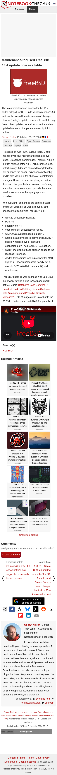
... (53, 9)
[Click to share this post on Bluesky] (27, 609)
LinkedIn (49, 702)
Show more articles (28, 534)
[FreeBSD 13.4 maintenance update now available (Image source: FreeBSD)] (28, 81)
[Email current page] (36, 615)
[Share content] (5, 609)
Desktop (8, 145)
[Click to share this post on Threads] (19, 609)
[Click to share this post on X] (35, 609)
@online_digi (42, 698)
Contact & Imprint (17, 757)
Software (46, 141)
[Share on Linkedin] (28, 615)
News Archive (31, 715)
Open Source (33, 141)
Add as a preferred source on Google (31, 601)
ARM (25, 145)
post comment (12, 554)
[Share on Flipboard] (20, 615)
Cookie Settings (27, 761)
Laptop (17, 145)
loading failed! (7, 731)
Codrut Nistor (9, 137)
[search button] (45, 3)
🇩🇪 (43, 137)
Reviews (19, 9)
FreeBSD (8, 350)
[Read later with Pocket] (51, 609)
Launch (7, 141)
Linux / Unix (18, 141)
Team (31, 757)
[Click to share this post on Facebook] (12, 609)
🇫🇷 (46, 137)
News (32, 9)
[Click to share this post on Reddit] (43, 609)
